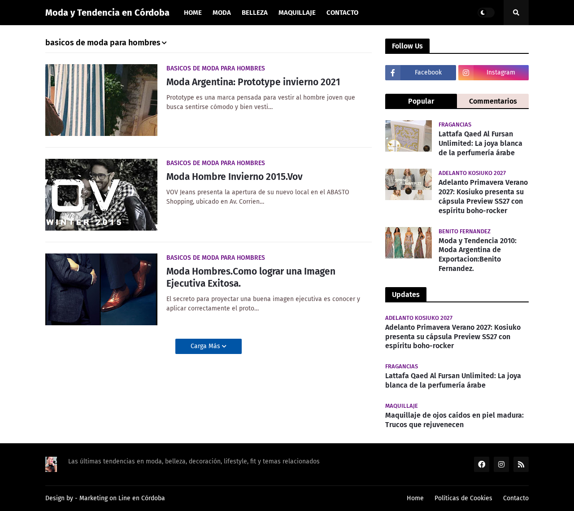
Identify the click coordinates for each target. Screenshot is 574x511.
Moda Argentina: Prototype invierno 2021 (253, 82)
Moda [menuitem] (222, 13)
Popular (421, 101)
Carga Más (206, 346)
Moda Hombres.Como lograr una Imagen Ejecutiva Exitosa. (250, 277)
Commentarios (493, 101)
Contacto (516, 498)
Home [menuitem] (193, 13)
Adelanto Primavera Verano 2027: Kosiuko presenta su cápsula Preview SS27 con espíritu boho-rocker (483, 196)
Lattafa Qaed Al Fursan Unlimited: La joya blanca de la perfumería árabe (480, 143)
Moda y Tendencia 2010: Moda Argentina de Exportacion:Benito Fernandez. (478, 254)
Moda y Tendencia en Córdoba (107, 12)
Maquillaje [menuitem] (297, 13)
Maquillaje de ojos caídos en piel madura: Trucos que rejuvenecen (454, 420)
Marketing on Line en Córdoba (122, 498)
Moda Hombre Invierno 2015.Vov (234, 177)
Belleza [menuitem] (255, 13)
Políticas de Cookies (463, 498)
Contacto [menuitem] (342, 13)
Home (415, 498)
